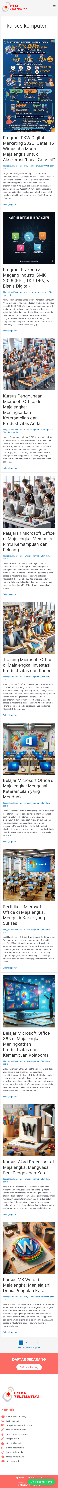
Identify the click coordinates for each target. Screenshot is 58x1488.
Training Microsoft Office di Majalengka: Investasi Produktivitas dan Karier (27, 665)
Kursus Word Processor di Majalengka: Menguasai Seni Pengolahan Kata (28, 1167)
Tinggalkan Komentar (12, 166)
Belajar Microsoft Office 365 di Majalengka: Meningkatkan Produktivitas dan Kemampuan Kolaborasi (26, 1044)
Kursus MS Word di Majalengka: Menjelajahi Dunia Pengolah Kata (26, 1285)
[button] (29, 1367)
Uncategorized (46, 429)
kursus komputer (36, 166)
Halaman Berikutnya (29, 1347)
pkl (45, 292)
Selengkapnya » (10, 204)
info (25, 166)
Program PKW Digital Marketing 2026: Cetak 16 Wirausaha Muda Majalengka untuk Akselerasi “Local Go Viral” (29, 148)
